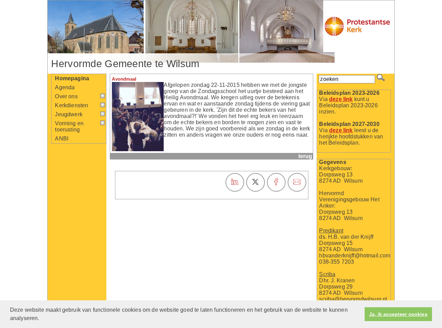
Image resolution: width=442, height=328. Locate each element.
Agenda (65, 87)
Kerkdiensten (71, 105)
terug (305, 156)
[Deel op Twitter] (255, 182)
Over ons (66, 96)
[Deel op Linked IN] (234, 182)
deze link (341, 99)
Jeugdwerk (68, 114)
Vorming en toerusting (69, 126)
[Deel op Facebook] (276, 182)
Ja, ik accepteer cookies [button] (398, 314)
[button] (42, 319)
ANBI (61, 139)
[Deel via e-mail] (297, 182)
